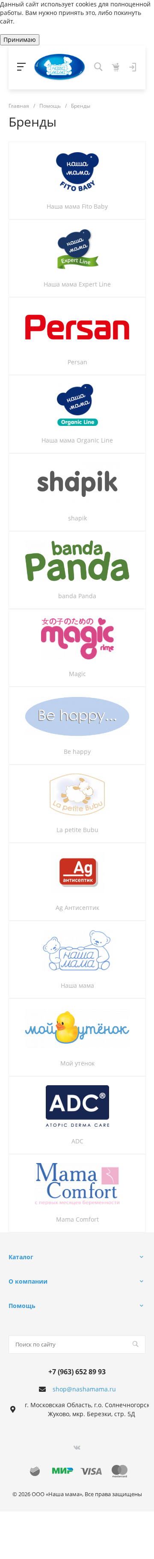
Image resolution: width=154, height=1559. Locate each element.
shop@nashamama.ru (84, 1389)
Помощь (22, 1306)
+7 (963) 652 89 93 (77, 1371)
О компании (28, 1281)
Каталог (21, 1257)
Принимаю (19, 39)
